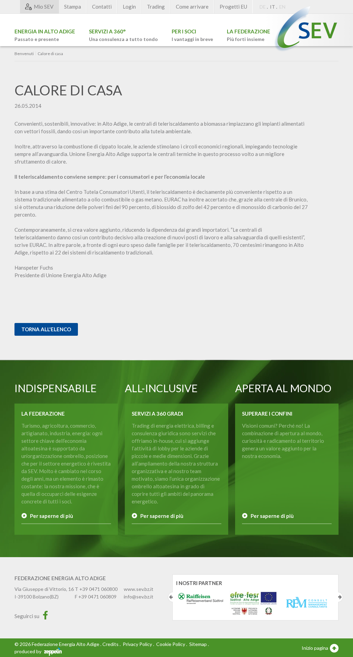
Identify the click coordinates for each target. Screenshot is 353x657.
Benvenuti (24, 53)
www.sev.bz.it (138, 589)
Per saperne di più (51, 516)
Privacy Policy (137, 644)
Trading (156, 6)
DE (263, 7)
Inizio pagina (315, 648)
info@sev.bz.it (138, 596)
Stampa (72, 6)
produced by (28, 651)
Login (129, 6)
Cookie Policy (170, 644)
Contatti (102, 6)
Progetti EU (233, 6)
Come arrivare (192, 6)
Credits (110, 644)
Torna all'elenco (46, 329)
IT (272, 7)
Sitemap (198, 644)
